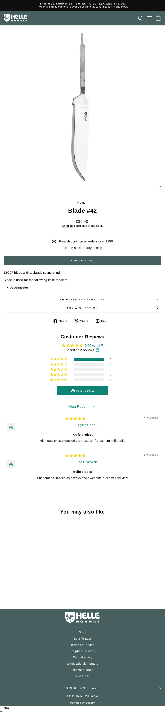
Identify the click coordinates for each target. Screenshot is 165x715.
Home (81, 202)
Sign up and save (81, 688)
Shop (82, 632)
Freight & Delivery (82, 651)
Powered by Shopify (82, 702)
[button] (59, 359)
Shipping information (82, 299)
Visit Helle (82, 676)
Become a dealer (82, 669)
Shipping (67, 225)
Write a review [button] (82, 390)
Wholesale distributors (82, 663)
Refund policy (82, 657)
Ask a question (82, 308)
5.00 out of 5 (94, 345)
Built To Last (82, 638)
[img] (76, 418)
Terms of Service (82, 644)
